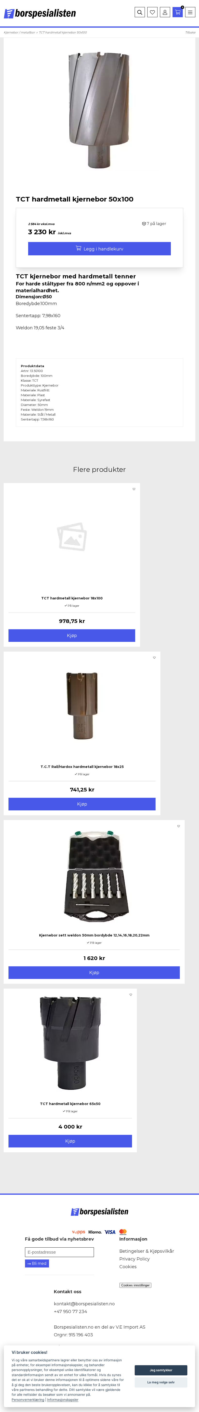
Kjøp (72, 635)
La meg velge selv (161, 1382)
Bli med (39, 1263)
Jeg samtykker (161, 1370)
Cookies (128, 1266)
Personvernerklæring (28, 1400)
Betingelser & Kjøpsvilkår (146, 1251)
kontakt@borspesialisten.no (84, 1304)
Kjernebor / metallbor (19, 32)
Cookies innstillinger (135, 1285)
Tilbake (190, 32)
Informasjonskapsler (62, 1400)
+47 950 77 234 (70, 1311)
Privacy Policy (134, 1259)
